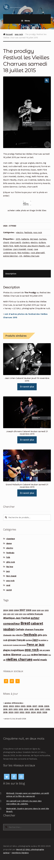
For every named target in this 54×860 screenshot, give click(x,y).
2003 (11, 706)
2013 (5, 614)
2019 (20, 614)
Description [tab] (10, 273)
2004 (5, 610)
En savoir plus (27, 386)
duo (14, 635)
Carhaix (43, 239)
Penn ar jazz (35, 644)
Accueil (9, 34)
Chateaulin (7, 635)
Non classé (11, 576)
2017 (12, 614)
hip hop (9, 566)
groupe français (16, 640)
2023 (27, 712)
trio (49, 655)
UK (20, 256)
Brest (25, 623)
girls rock (10, 562)
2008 (28, 610)
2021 (16, 712)
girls (40, 635)
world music (40, 659)
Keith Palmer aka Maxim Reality (29, 246)
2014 (26, 709)
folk (8, 557)
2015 (18, 239)
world (9, 590)
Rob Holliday (23, 252)
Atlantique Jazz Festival (16, 618)
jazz (8, 571)
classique (10, 539)
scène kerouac (39, 654)
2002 (5, 706)
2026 (44, 712)
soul (8, 585)
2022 (22, 712)
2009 (34, 610)
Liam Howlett (19, 249)
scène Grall (26, 655)
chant (6, 242)
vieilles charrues (31, 256)
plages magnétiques (13, 650)
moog (30, 249)
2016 (37, 709)
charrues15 (15, 242)
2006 (16, 610)
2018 (16, 614)
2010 (38, 610)
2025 (39, 712)
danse (9, 543)
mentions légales (20, 852)
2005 (11, 610)
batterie (25, 239)
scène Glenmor (10, 256)
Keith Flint (8, 246)
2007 (22, 610)
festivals (28, 232)
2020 (11, 712)
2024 (24, 614)
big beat (34, 239)
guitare (42, 242)
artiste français (35, 614)
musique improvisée (19, 645)
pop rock (19, 34)
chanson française (34, 629)
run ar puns (44, 650)
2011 (42, 610)
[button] (47, 80)
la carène (42, 640)
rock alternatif (37, 252)
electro (19, 232)
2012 (46, 610)
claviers (25, 242)
